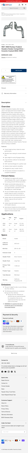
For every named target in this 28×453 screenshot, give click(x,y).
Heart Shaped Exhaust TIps (8, 394)
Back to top (14, 353)
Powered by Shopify (17, 449)
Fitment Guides (5, 386)
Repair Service (5, 380)
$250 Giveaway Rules (7, 417)
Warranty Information (7, 414)
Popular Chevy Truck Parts (8, 392)
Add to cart (18, 70)
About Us (3, 403)
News (2, 389)
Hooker (3, 44)
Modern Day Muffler (9, 449)
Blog (4, 25)
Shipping (3, 57)
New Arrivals (6, 20)
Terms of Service (5, 411)
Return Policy (4, 406)
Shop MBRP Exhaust (17, 1)
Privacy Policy (5, 409)
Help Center (6, 31)
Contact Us (4, 383)
